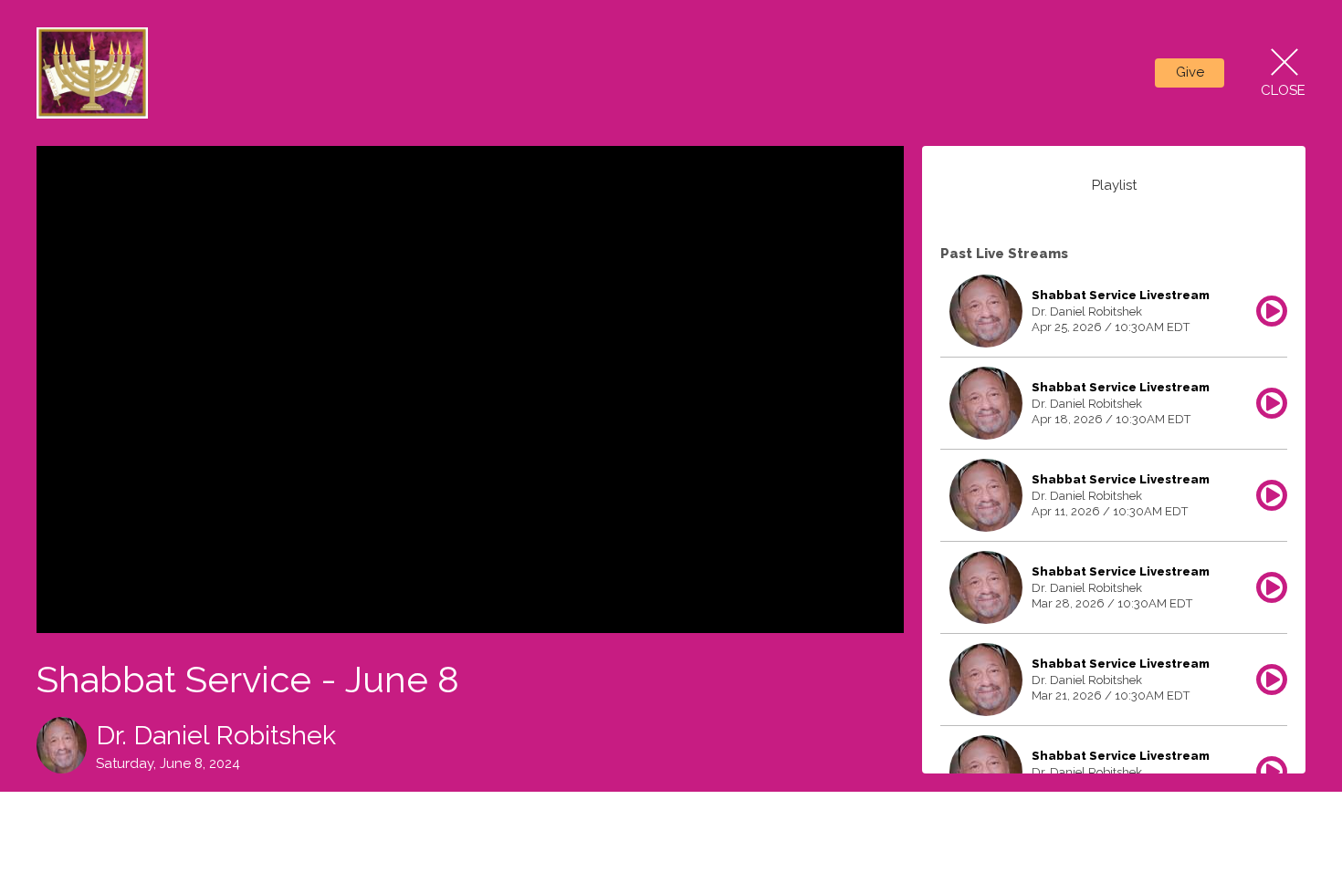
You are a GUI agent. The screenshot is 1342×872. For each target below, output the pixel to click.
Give (1190, 72)
